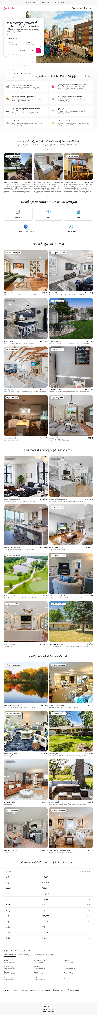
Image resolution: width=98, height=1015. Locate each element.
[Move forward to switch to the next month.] (32, 50)
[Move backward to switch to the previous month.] (10, 50)
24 (14, 74)
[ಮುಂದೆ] (51, 149)
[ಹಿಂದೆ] (44, 149)
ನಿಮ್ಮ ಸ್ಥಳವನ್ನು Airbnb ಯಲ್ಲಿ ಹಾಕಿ (82, 8)
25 (17, 74)
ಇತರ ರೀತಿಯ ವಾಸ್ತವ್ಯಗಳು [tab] (25, 955)
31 (14, 77)
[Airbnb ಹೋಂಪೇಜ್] (9, 8)
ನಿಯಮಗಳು (51, 1012)
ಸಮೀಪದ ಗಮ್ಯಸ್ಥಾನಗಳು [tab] (10, 955)
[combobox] (24, 38)
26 (21, 74)
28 (29, 74)
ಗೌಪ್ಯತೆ (44, 1012)
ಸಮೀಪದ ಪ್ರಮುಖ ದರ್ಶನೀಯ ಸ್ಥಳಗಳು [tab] (44, 955)
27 (25, 74)
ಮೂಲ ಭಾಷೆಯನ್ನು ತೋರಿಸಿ (64, 2)
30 (10, 77)
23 (10, 74)
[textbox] (15, 45)
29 (32, 74)
